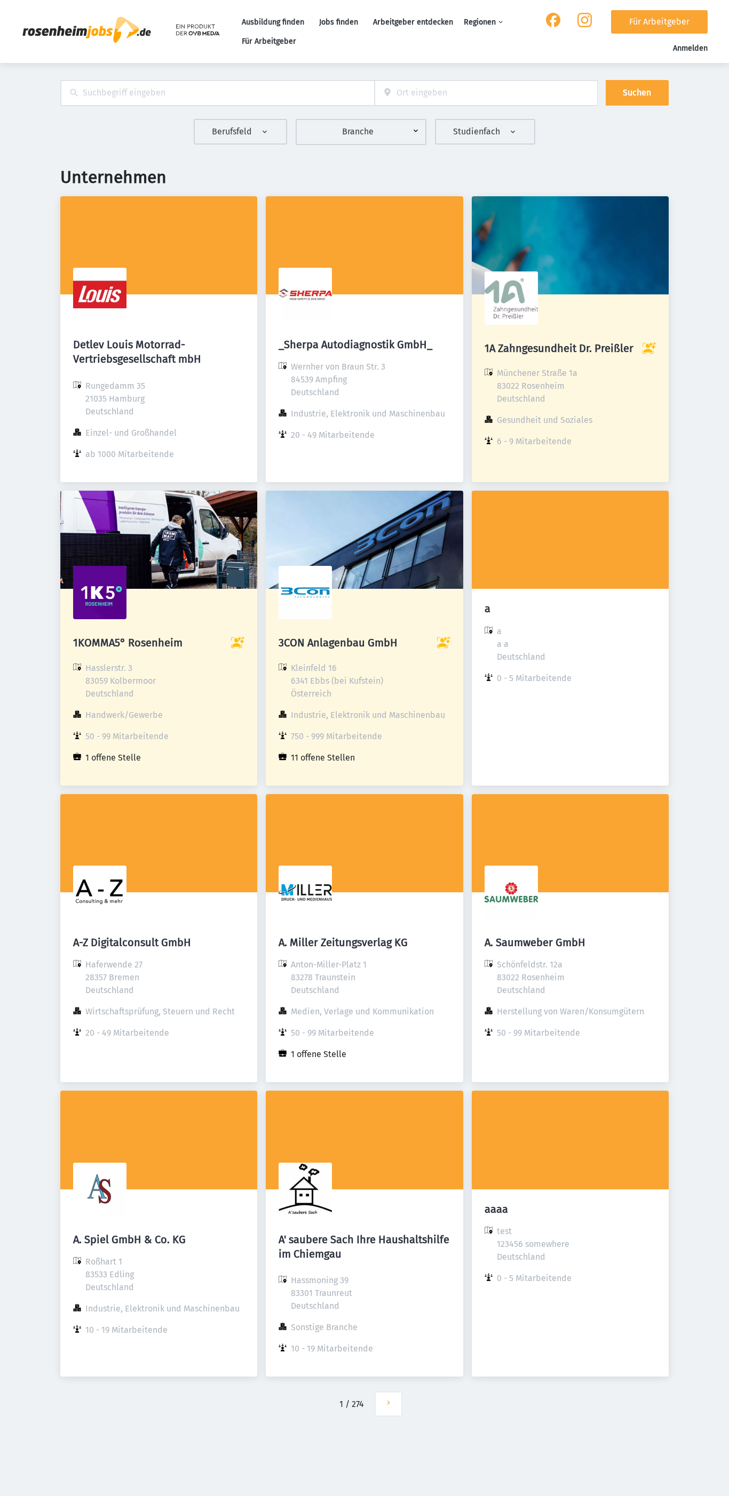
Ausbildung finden (273, 22)
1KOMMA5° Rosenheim (128, 642)
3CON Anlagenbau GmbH (338, 642)
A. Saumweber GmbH (535, 942)
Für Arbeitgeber (269, 41)
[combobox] (217, 93)
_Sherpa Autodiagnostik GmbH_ (355, 344)
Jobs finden (338, 22)
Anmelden (690, 48)
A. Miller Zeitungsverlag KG (343, 942)
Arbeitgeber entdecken (413, 22)
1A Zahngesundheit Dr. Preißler (559, 348)
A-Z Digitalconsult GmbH (132, 942)
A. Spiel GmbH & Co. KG (129, 1239)
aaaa (496, 1209)
